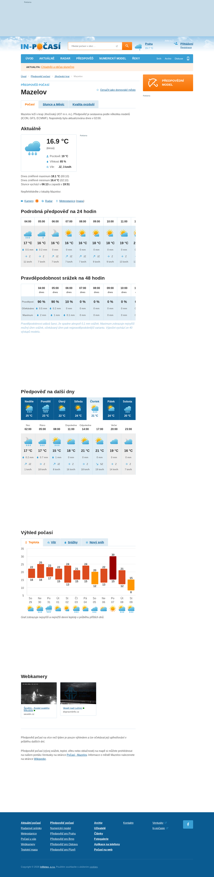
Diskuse (179, 58)
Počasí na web (103, 849)
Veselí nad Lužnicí (72, 708)
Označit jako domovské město (118, 90)
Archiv (168, 58)
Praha (149, 44)
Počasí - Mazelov (77, 755)
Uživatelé (100, 828)
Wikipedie (40, 759)
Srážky (73, 542)
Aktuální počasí (31, 822)
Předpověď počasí (40, 76)
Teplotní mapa (29, 849)
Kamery (29, 201)
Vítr (53, 542)
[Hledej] (127, 46)
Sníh (158, 58)
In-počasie (158, 828)
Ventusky (157, 822)
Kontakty (128, 822)
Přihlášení (186, 44)
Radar (48, 201)
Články (98, 833)
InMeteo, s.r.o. (47, 866)
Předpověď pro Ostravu (64, 844)
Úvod (23, 76)
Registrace (186, 47)
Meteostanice (67, 201)
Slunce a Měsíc (53, 104)
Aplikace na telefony (107, 844)
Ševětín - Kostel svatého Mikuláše (36, 709)
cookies (94, 866)
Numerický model (60, 828)
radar (65, 58)
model (112, 58)
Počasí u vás (28, 839)
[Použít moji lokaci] (117, 46)
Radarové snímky (31, 828)
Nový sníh (97, 542)
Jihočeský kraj (62, 76)
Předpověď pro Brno (62, 839)
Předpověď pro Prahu (63, 833)
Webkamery (28, 844)
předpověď (84, 58)
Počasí (30, 104)
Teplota (34, 542)
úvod (29, 58)
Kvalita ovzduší (83, 104)
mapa (80, 201)
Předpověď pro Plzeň (62, 849)
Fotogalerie (101, 839)
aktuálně (47, 58)
